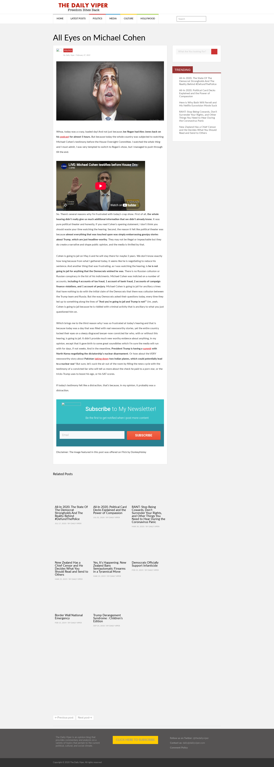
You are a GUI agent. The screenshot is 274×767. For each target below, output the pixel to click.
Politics (97, 19)
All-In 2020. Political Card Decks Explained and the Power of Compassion (110, 510)
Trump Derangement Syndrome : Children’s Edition (108, 618)
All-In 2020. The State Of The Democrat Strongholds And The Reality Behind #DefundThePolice (71, 513)
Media (113, 19)
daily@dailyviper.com (194, 743)
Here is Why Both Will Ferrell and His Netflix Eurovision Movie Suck (198, 104)
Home (60, 19)
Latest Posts (78, 19)
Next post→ (85, 717)
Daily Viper (70, 55)
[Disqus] (110, 671)
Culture (128, 19)
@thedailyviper (201, 738)
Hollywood (147, 19)
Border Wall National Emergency (69, 617)
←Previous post (64, 717)
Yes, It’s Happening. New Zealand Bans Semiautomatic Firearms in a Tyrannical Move (109, 567)
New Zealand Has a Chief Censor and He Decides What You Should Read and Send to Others (71, 568)
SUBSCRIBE (143, 435)
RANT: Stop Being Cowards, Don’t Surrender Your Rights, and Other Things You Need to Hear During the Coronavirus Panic (148, 515)
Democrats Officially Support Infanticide (145, 564)
